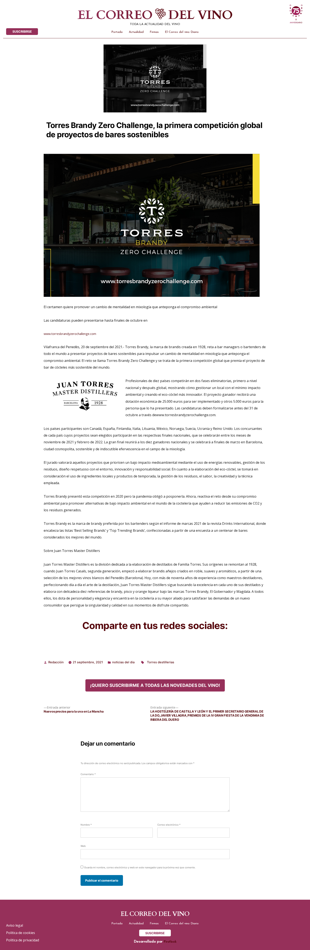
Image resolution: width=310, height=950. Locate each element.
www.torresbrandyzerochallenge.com (70, 334)
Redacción (56, 662)
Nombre (86, 824)
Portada (117, 32)
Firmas (154, 32)
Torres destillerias (160, 662)
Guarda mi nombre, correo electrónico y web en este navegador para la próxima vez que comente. (139, 867)
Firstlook (170, 941)
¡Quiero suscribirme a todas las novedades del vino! (155, 685)
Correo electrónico (169, 824)
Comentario (88, 774)
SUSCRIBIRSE (22, 31)
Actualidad (136, 32)
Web (83, 846)
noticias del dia (123, 662)
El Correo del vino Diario (182, 32)
